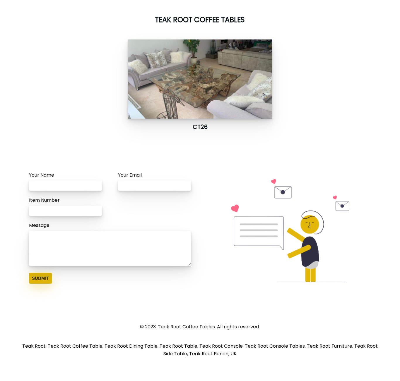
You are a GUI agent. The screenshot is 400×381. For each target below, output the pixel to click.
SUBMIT (40, 278)
